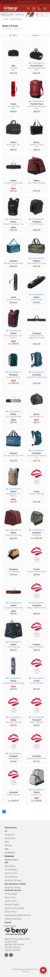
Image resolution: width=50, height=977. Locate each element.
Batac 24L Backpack (36, 645)
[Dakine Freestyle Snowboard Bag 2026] (13, 600)
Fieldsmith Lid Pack (14, 374)
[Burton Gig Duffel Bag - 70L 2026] (36, 409)
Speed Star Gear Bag (13, 719)
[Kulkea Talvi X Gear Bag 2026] (13, 639)
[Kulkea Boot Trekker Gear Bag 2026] (36, 175)
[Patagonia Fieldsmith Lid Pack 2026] (13, 369)
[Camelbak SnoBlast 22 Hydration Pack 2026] (36, 369)
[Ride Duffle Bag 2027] (13, 60)
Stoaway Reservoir (13, 793)
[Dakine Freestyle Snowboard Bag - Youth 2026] (13, 175)
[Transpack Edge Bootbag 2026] (13, 751)
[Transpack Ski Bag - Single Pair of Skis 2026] (36, 600)
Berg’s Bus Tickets (12, 887)
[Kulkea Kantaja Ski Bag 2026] (36, 292)
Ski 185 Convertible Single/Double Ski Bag (36, 335)
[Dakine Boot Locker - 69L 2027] (13, 137)
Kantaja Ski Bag (37, 297)
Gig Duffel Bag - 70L (36, 415)
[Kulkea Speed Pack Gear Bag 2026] (13, 527)
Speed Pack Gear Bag (13, 532)
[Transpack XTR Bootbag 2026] (36, 527)
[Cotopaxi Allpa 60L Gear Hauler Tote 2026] (13, 448)
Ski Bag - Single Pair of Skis (37, 605)
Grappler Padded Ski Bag (36, 570)
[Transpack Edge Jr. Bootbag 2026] (36, 714)
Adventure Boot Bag (36, 492)
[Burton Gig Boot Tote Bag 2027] (36, 137)
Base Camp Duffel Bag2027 (36, 66)
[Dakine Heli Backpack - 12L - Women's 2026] (13, 486)
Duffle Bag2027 (13, 68)
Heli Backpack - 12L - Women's (13, 492)
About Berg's (10, 866)
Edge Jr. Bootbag (37, 719)
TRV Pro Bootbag (37, 221)
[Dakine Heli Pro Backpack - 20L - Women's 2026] (13, 328)
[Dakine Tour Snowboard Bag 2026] (13, 409)
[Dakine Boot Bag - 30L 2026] (36, 787)
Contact (11, 894)
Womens (8, 845)
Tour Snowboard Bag (13, 414)
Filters (14, 35)
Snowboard (10, 834)
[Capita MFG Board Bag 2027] (13, 99)
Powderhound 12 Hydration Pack (36, 454)
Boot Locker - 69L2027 (13, 144)
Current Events (11, 873)
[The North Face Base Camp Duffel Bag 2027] (36, 60)
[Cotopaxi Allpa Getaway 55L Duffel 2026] (36, 255)
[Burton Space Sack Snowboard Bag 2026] (13, 675)
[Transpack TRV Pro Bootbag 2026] (36, 216)
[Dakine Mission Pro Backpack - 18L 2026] (13, 216)
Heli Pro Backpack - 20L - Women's (13, 334)
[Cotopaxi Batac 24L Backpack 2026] (36, 639)
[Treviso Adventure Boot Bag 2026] (36, 486)
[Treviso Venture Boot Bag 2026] (36, 675)
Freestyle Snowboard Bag (13, 605)
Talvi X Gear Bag (14, 644)
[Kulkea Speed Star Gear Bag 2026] (13, 714)
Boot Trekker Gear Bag (36, 181)
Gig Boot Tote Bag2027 (36, 144)
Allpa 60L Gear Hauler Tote (13, 454)
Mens (7, 842)
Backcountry (10, 838)
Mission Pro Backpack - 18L (13, 221)
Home (5, 19)
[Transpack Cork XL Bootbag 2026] (13, 564)
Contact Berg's (11, 869)
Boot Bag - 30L (37, 792)
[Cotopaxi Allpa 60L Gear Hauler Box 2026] (13, 255)
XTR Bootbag (38, 532)
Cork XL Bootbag (13, 570)
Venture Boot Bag (37, 680)
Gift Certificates (11, 877)
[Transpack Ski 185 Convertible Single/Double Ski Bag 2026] (36, 328)
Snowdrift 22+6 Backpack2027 (36, 104)
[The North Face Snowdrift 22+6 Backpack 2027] (36, 99)
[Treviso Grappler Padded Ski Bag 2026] (36, 564)
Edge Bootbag (14, 756)
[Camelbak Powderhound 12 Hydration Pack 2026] (36, 448)
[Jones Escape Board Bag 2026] (13, 292)
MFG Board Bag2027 (13, 106)
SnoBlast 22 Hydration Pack (37, 374)
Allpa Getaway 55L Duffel (36, 260)
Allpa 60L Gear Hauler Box (13, 262)
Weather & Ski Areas (13, 880)
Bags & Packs (16, 19)
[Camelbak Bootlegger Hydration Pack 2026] (36, 751)
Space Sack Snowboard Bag (13, 680)
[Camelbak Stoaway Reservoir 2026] (13, 787)
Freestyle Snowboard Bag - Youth (13, 182)
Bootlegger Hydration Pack (36, 757)
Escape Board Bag (13, 298)
